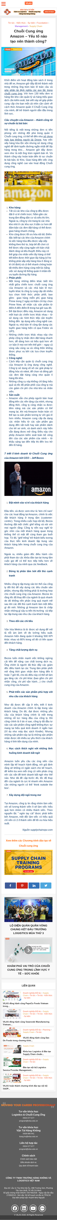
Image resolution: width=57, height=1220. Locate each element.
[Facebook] (15, 1208)
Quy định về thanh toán (28, 1166)
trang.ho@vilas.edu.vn (28, 1136)
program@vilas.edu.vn (28, 1121)
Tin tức (32, 995)
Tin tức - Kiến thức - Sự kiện (21, 23)
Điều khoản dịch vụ (28, 1162)
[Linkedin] (24, 1208)
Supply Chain (35, 26)
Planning (46, 1030)
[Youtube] (33, 1208)
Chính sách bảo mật (28, 1159)
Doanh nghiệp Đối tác (32, 993)
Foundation (42, 23)
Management (21, 26)
